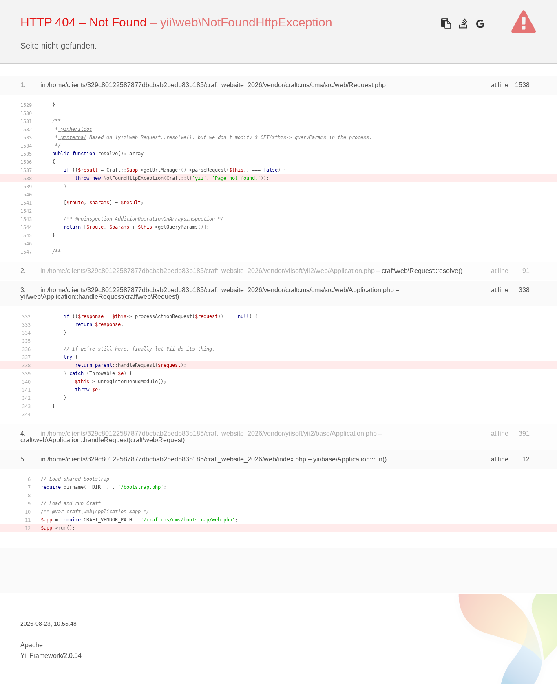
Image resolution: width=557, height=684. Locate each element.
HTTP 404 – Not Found (83, 22)
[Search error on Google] (480, 23)
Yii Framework (41, 655)
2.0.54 (73, 655)
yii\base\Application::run (347, 459)
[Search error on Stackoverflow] (463, 23)
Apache (31, 645)
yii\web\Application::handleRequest (71, 296)
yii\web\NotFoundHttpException (246, 22)
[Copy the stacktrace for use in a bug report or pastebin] (446, 23)
